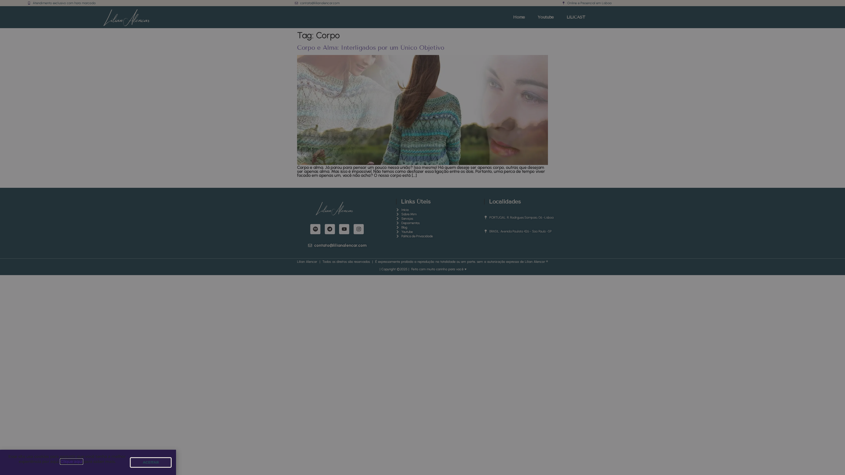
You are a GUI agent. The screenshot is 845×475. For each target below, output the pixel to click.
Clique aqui (72, 461)
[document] (422, 237)
